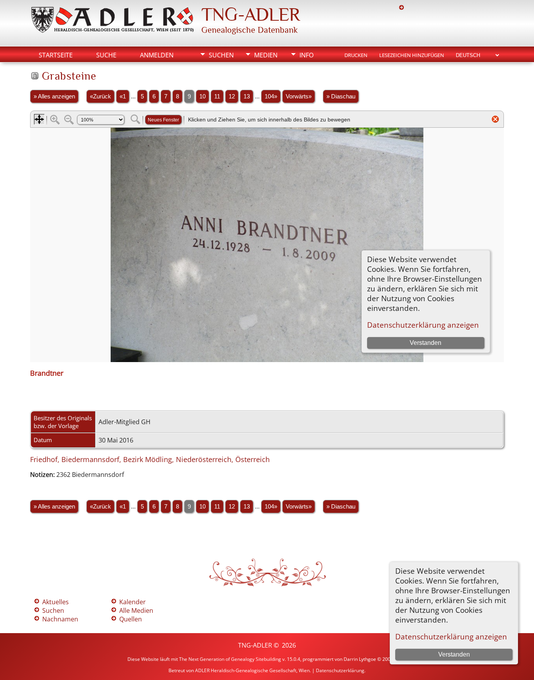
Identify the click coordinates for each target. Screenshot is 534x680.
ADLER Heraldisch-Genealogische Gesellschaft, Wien (252, 670)
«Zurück (100, 96)
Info (306, 55)
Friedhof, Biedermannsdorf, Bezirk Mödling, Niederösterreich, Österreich (150, 459)
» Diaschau (340, 96)
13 (247, 96)
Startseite (56, 55)
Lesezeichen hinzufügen (411, 55)
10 (202, 96)
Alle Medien (136, 610)
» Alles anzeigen (54, 96)
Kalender (132, 602)
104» (271, 96)
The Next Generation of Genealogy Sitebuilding (230, 659)
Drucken (355, 55)
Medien (266, 55)
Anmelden (157, 55)
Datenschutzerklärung (340, 670)
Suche (106, 55)
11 (217, 96)
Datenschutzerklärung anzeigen (451, 636)
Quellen (130, 619)
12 (232, 96)
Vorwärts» (299, 96)
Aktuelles (55, 602)
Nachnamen (60, 619)
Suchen (221, 55)
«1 (123, 96)
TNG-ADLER (250, 14)
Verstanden (454, 654)
